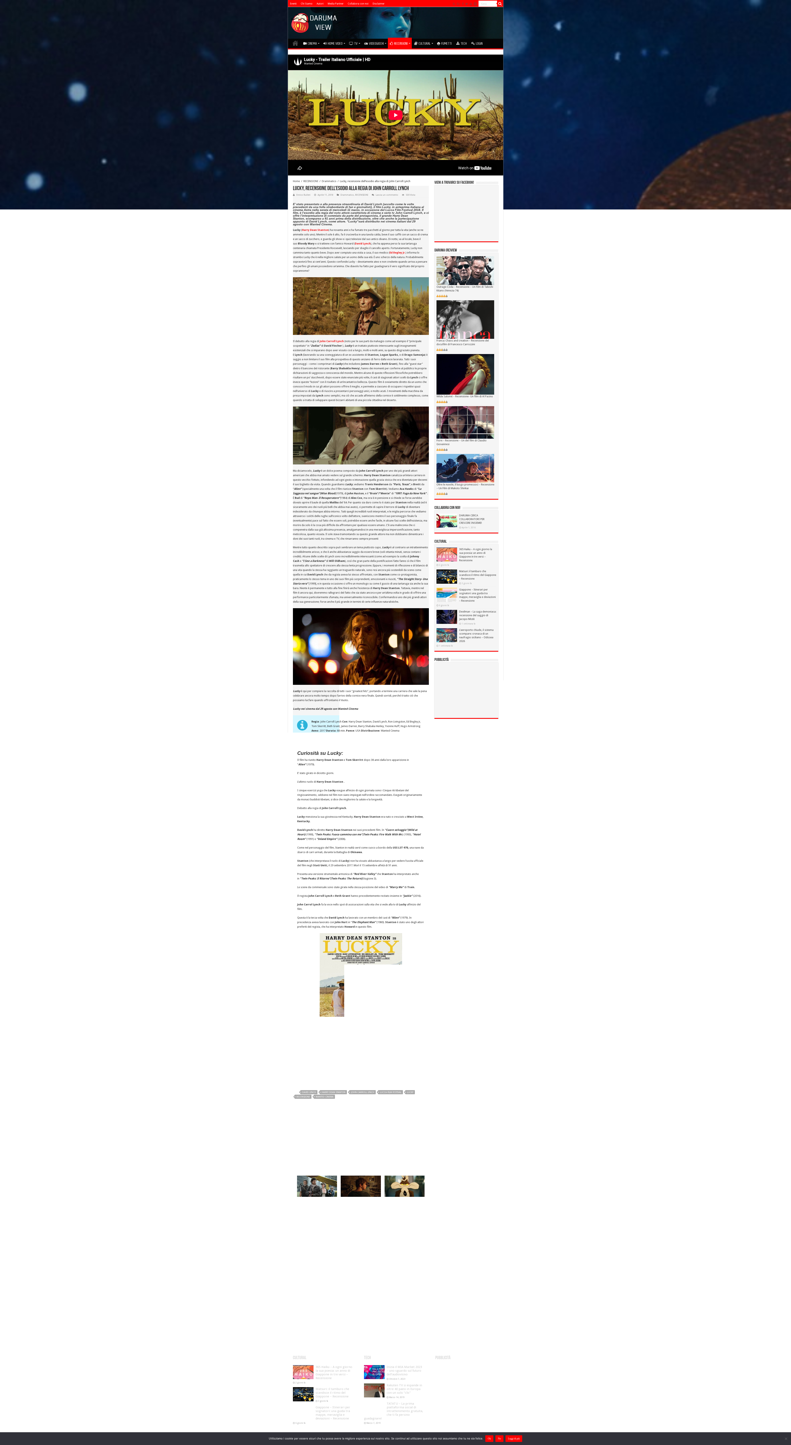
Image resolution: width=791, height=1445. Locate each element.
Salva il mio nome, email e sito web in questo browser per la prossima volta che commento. (359, 1320)
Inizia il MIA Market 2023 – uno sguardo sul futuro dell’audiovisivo (404, 1370)
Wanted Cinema (324, 1096)
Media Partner (336, 3)
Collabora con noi (358, 3)
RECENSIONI (401, 43)
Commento (303, 1243)
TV (356, 43)
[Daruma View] (314, 22)
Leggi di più (514, 1438)
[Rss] (453, 3)
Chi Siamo (306, 3)
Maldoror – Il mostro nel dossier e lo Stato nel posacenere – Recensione (359, 1204)
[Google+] (458, 3)
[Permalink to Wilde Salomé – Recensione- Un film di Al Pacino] (465, 374)
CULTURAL (425, 43)
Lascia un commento (387, 195)
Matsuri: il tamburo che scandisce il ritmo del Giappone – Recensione (477, 575)
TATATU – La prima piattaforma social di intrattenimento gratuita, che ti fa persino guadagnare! (393, 1411)
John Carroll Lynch (362, 1092)
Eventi (293, 3)
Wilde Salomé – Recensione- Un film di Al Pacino (464, 396)
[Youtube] (471, 3)
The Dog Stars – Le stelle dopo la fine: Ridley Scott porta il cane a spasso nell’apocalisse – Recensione (317, 1206)
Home (296, 181)
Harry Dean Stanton (333, 1092)
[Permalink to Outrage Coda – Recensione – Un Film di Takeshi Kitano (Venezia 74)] (465, 270)
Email (301, 1292)
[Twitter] (466, 3)
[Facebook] (463, 3)
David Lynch (309, 1092)
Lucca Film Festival (390, 1092)
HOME (295, 43)
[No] (786, 1439)
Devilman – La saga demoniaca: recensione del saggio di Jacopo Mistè (477, 615)
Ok (489, 1438)
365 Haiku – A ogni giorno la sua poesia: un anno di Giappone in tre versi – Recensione (334, 1372)
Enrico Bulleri (303, 195)
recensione (303, 1096)
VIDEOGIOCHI (376, 43)
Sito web (302, 1305)
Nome (301, 1280)
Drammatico (329, 181)
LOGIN (479, 43)
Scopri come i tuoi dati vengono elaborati (370, 1341)
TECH (464, 43)
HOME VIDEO (335, 43)
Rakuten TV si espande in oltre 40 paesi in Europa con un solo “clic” (404, 1389)
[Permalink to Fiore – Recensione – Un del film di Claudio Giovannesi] (465, 422)
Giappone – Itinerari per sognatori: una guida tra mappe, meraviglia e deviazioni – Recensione (333, 1412)
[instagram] (475, 3)
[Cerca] (500, 4)
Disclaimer (379, 3)
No (499, 1438)
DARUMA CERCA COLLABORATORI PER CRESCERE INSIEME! (471, 519)
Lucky (410, 1092)
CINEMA (312, 43)
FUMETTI (446, 43)
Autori (320, 3)
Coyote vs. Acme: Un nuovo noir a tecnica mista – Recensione (404, 1204)
